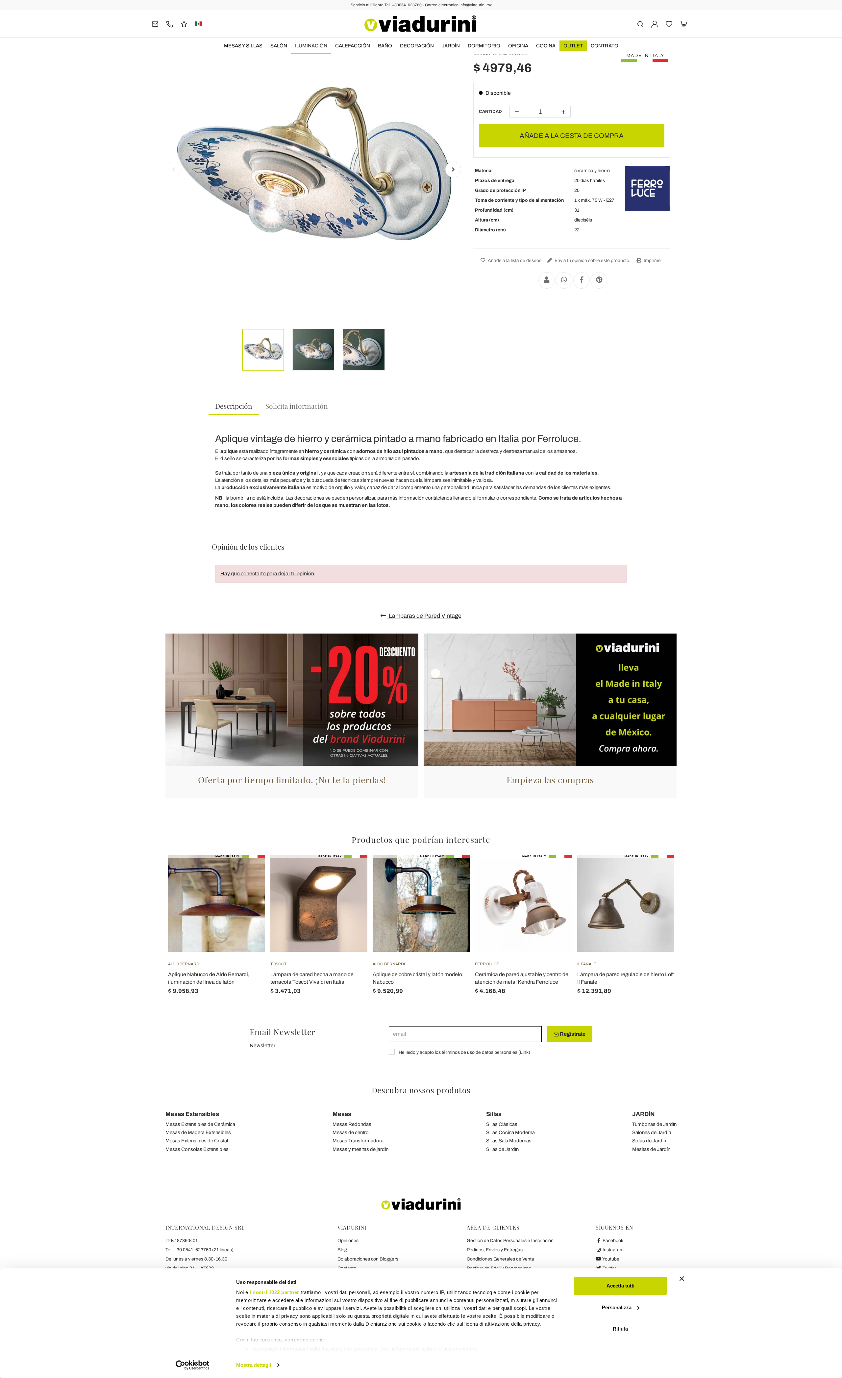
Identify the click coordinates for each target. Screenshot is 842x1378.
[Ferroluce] (647, 188)
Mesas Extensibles (192, 1114)
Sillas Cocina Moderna (510, 1132)
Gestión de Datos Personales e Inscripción (510, 1240)
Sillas (494, 1114)
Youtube (610, 1259)
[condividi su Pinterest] (599, 280)
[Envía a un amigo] (546, 280)
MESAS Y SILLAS (243, 45)
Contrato (604, 45)
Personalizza (617, 1307)
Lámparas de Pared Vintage (424, 615)
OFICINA (518, 45)
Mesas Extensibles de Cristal (196, 1140)
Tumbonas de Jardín (654, 1124)
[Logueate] (654, 23)
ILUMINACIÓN (311, 45)
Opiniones (348, 1240)
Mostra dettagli (253, 1365)
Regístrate (572, 1034)
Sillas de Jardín (502, 1149)
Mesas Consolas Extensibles (197, 1149)
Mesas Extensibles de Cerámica (200, 1124)
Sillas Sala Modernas (509, 1140)
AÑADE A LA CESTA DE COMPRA (572, 135)
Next (453, 169)
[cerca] (640, 23)
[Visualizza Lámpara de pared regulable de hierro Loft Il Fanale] (657, 871)
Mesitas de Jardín (651, 1149)
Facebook (612, 1240)
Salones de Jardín (651, 1132)
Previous (174, 169)
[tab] (234, 406)
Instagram (613, 1249)
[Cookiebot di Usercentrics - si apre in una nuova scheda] (192, 1365)
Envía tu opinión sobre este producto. (592, 260)
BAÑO (385, 45)
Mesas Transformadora (358, 1140)
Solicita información (296, 405)
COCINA (546, 45)
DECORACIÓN (417, 45)
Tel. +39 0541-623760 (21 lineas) (199, 1249)
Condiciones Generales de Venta (500, 1259)
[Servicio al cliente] (169, 23)
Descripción (233, 405)
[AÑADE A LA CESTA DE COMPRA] (248, 871)
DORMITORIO (484, 45)
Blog (342, 1249)
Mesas (342, 1114)
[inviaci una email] (155, 23)
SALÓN (278, 45)
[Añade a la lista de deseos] (248, 887)
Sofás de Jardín (649, 1140)
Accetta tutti (620, 1285)
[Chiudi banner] (682, 1278)
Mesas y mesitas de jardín (360, 1149)
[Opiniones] (184, 23)
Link (524, 1052)
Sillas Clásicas (501, 1124)
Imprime (652, 260)
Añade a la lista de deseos (514, 260)
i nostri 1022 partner (274, 1292)
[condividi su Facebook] (581, 280)
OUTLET (573, 45)
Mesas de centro (351, 1132)
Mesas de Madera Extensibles (198, 1132)
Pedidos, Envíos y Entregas (495, 1249)
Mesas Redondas (352, 1124)
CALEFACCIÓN (352, 45)
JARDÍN (451, 45)
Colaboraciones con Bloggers (367, 1259)
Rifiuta (620, 1329)
